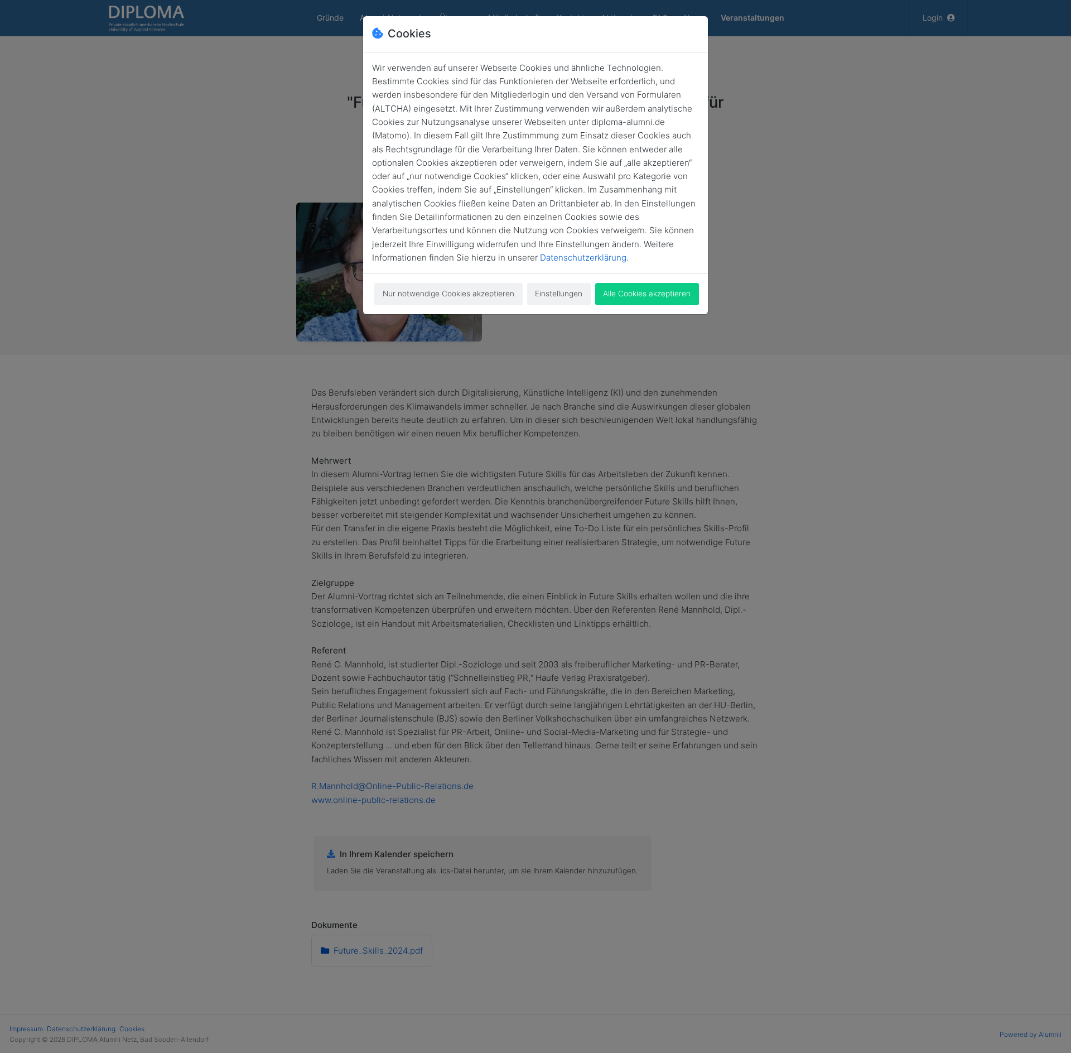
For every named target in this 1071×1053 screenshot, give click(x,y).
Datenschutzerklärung (583, 257)
